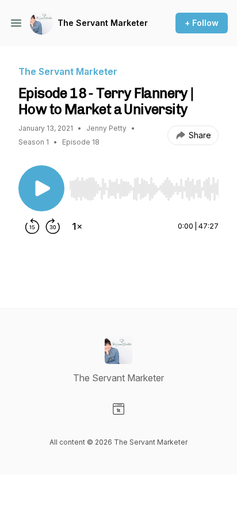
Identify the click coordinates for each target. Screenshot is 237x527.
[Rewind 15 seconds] (32, 226)
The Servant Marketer (103, 23)
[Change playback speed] (77, 226)
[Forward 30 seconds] (53, 226)
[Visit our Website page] (118, 409)
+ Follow (202, 23)
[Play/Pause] (41, 188)
